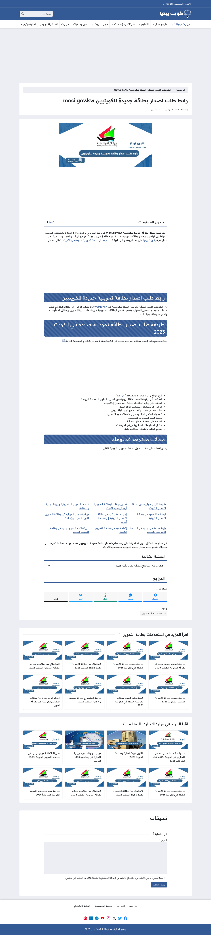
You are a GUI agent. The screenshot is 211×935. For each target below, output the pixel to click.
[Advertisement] (105, 53)
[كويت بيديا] (175, 14)
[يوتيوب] (102, 918)
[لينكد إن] (91, 918)
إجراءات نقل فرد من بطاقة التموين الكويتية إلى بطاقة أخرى (112, 518)
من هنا (120, 395)
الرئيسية (180, 89)
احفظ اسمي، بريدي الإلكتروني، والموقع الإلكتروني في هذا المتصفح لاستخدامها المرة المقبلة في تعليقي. (115, 877)
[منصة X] (114, 918)
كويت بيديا (149, 240)
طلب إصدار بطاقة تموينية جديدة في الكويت (87, 240)
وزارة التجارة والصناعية (145, 724)
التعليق (163, 840)
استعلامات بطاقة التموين (153, 613)
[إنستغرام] (108, 918)
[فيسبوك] (125, 918)
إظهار (50, 222)
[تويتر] (120, 918)
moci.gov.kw (100, 306)
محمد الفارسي (172, 109)
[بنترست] (85, 918)
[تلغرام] (96, 918)
